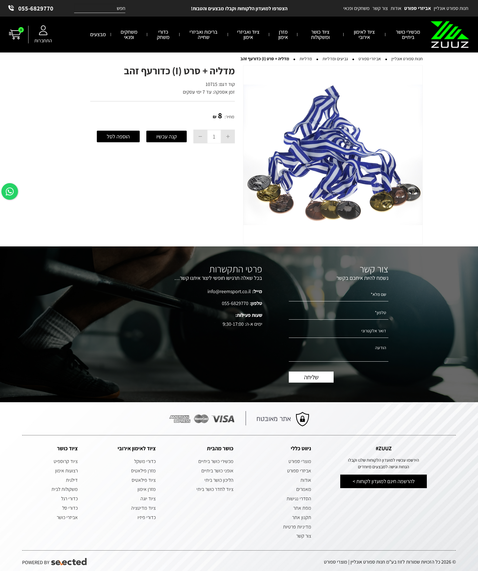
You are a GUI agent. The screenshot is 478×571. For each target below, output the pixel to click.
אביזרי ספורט (299, 470)
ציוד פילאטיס (144, 480)
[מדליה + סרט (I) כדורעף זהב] (332, 154)
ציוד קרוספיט (66, 461)
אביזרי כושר (67, 517)
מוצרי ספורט (300, 461)
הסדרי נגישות (299, 498)
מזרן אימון (146, 489)
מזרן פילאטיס (143, 470)
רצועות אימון (66, 470)
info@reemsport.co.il (229, 291)
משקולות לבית (64, 489)
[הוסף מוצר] (228, 136)
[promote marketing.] (69, 561)
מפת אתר (302, 508)
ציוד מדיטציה (143, 508)
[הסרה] (200, 136)
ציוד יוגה (148, 498)
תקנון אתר (301, 517)
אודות (305, 480)
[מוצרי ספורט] (450, 34)
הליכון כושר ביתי (218, 480)
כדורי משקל (145, 461)
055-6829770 (35, 8)
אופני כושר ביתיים (217, 470)
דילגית (72, 480)
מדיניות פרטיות (297, 526)
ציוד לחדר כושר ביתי (214, 489)
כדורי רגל (69, 498)
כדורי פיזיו (146, 517)
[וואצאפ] (9, 191)
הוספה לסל (118, 136)
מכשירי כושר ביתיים (215, 461)
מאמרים (303, 489)
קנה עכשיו (166, 136)
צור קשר (303, 536)
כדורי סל (70, 508)
